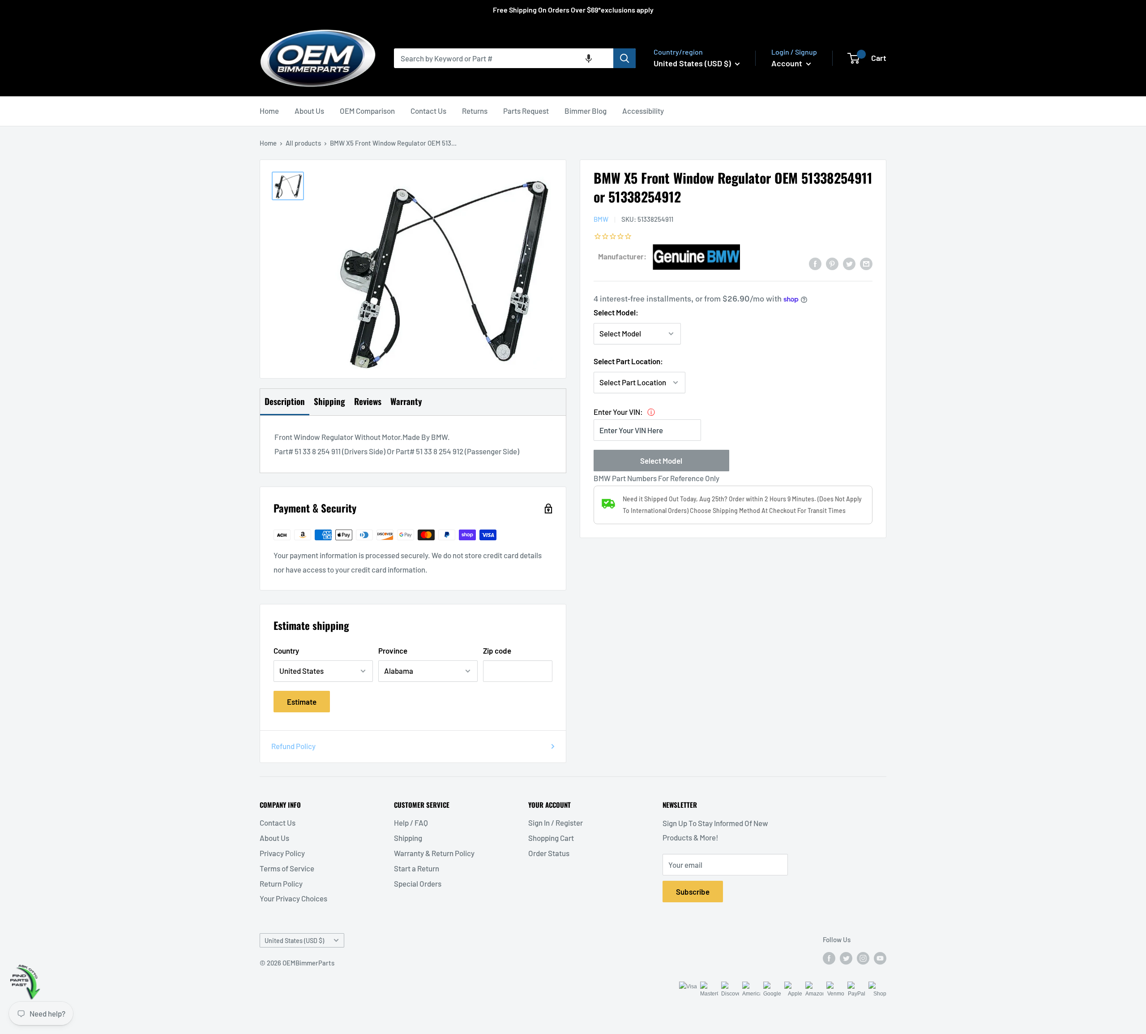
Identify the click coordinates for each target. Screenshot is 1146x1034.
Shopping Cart (551, 837)
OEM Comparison (367, 110)
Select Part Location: (628, 361)
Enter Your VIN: (618, 411)
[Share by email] (866, 263)
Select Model (661, 460)
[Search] (624, 58)
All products (303, 143)
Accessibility (643, 110)
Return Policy (281, 883)
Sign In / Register (555, 822)
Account (787, 63)
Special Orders (417, 883)
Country (286, 650)
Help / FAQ (411, 822)
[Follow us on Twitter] (846, 958)
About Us (309, 110)
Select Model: (616, 312)
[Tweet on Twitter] (849, 263)
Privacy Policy (282, 853)
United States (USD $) (294, 940)
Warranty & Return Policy (434, 853)
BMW (601, 219)
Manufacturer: (622, 256)
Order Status (548, 853)
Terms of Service (287, 868)
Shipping (408, 837)
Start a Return (416, 868)
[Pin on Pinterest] (832, 263)
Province (392, 650)
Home (269, 110)
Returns (474, 110)
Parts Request (526, 110)
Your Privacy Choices (293, 898)
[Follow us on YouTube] (880, 958)
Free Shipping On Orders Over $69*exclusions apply (573, 9)
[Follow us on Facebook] (829, 958)
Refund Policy (293, 745)
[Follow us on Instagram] (863, 958)
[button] (588, 58)
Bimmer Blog (585, 110)
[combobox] (503, 58)
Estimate (301, 701)
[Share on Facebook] (815, 263)
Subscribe (693, 891)
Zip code (497, 650)
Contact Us (428, 110)
